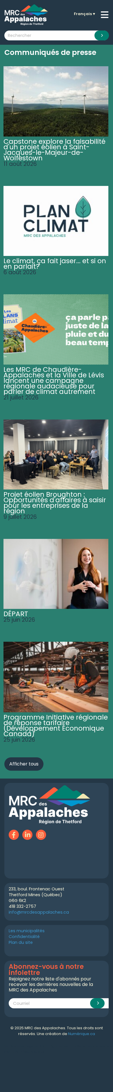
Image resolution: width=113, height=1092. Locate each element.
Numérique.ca (81, 1033)
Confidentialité (24, 936)
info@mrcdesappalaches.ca (39, 912)
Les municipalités (27, 931)
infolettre (26, 1052)
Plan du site (21, 942)
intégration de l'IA (60, 1046)
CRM (15, 1052)
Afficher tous (24, 764)
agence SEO (36, 1046)
